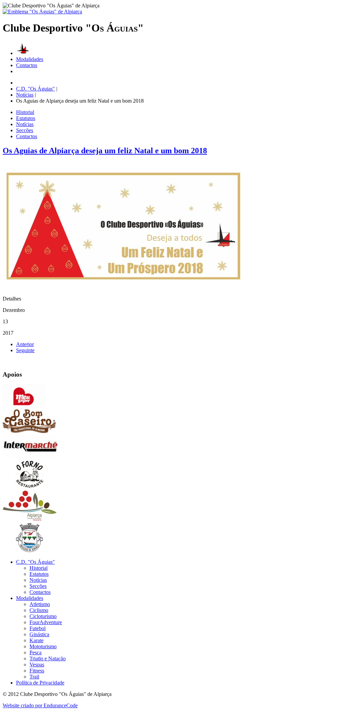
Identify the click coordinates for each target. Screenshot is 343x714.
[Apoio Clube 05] (30, 519)
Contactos (26, 65)
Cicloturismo (43, 616)
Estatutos (25, 118)
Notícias (24, 124)
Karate (36, 640)
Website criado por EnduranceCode (40, 705)
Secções (24, 130)
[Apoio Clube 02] (29, 431)
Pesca (35, 652)
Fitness (36, 670)
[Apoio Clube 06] (30, 550)
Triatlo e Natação (47, 658)
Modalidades (29, 59)
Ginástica (39, 634)
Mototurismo (43, 646)
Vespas (36, 664)
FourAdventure (45, 622)
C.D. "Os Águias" (35, 562)
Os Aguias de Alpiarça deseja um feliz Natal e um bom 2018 (105, 150)
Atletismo (39, 604)
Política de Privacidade (40, 682)
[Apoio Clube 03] (30, 456)
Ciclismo (38, 610)
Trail (34, 676)
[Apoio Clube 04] (30, 487)
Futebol (37, 628)
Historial (25, 112)
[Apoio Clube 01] (24, 406)
